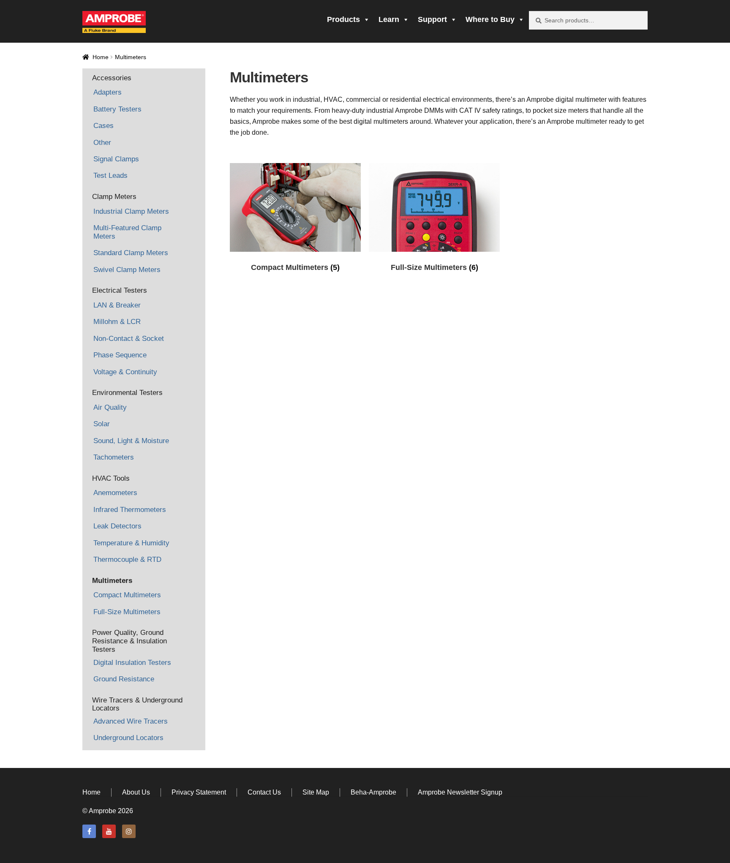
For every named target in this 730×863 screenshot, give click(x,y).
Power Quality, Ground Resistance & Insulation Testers (129, 641)
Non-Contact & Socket (128, 339)
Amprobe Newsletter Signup (460, 792)
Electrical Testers (119, 290)
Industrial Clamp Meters (131, 211)
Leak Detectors (117, 526)
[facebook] (89, 831)
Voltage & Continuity (125, 372)
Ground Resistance (123, 679)
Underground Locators (128, 738)
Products (343, 19)
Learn (389, 19)
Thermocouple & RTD (127, 559)
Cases (103, 126)
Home (101, 57)
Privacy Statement (199, 792)
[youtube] (109, 831)
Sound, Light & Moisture (131, 441)
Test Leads (110, 176)
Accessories (111, 78)
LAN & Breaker (117, 305)
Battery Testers (117, 109)
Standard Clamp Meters (130, 253)
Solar (101, 424)
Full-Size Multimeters (127, 612)
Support (432, 19)
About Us (136, 792)
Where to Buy (490, 19)
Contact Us (264, 792)
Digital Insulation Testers (132, 663)
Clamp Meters (114, 197)
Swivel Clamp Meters (127, 270)
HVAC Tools (111, 478)
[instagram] (129, 831)
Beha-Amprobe (373, 792)
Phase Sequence (120, 355)
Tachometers (113, 457)
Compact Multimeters (127, 595)
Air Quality (110, 407)
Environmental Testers (127, 393)
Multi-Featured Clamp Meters (127, 232)
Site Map (315, 792)
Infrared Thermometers (129, 510)
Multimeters (112, 581)
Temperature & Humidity (131, 543)
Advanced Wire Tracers (130, 721)
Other (102, 143)
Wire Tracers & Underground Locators (137, 704)
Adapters (107, 92)
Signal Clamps (116, 159)
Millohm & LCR (117, 322)
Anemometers (115, 493)
